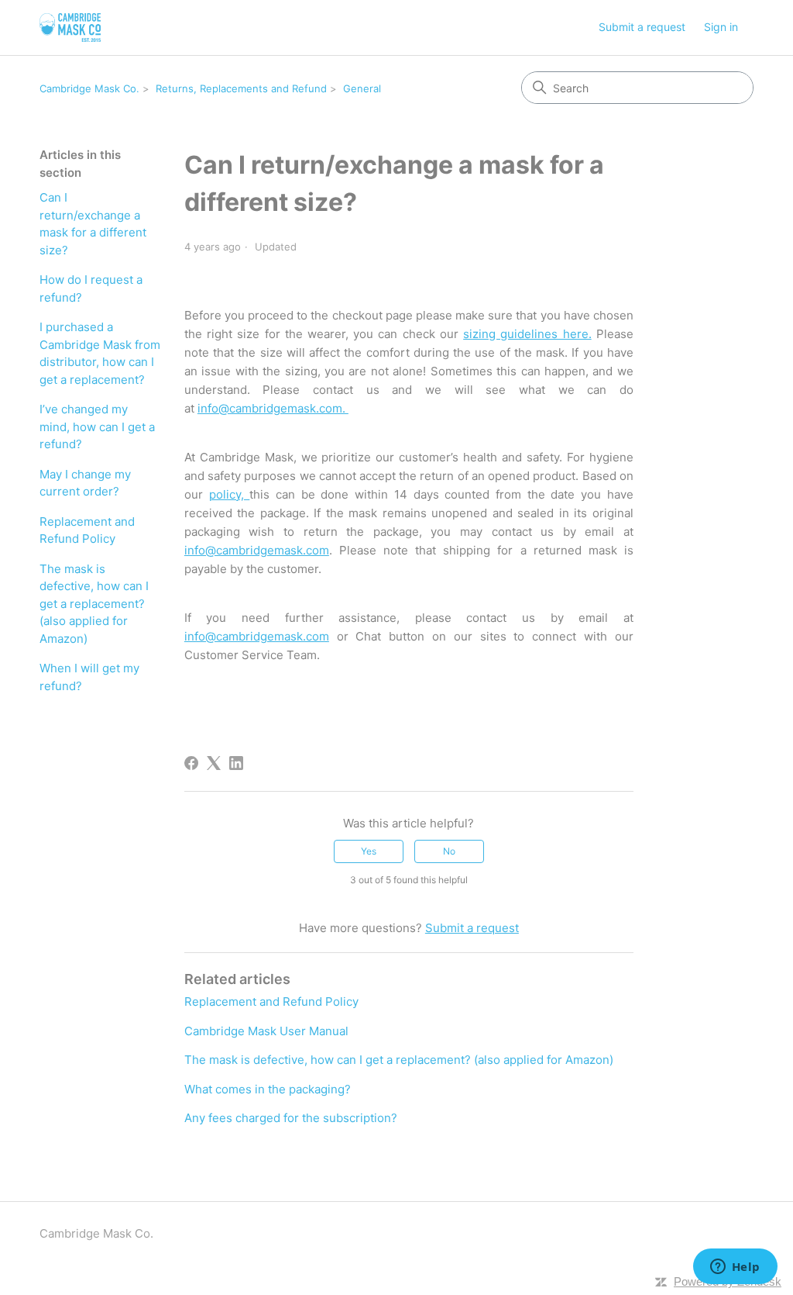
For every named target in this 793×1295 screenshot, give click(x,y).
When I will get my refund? (89, 677)
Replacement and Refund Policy (87, 530)
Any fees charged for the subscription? (290, 1117)
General (362, 88)
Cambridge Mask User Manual (266, 1031)
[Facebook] (191, 763)
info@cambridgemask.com (256, 550)
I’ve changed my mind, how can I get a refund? (97, 426)
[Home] (70, 27)
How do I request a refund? (90, 288)
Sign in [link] (721, 26)
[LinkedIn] (236, 763)
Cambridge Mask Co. (89, 88)
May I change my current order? (85, 483)
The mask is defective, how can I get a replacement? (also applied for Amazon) (94, 603)
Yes (368, 851)
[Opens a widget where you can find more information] (735, 1267)
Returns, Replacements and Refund (241, 88)
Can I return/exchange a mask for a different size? (92, 223)
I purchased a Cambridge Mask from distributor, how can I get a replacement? (99, 353)
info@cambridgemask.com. (272, 408)
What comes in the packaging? (267, 1089)
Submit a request (642, 26)
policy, (229, 494)
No (449, 851)
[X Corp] (214, 763)
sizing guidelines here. (527, 333)
